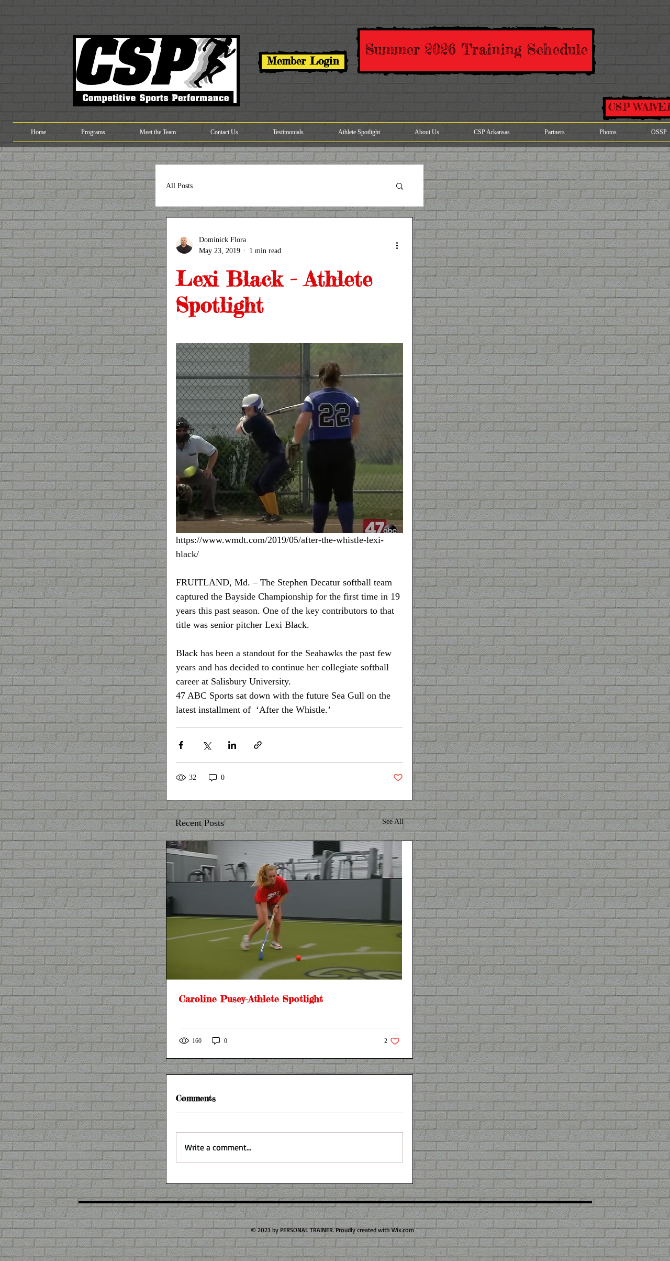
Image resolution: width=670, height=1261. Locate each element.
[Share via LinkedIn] (232, 745)
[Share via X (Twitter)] (206, 745)
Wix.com (403, 1230)
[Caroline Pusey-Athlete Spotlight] (289, 910)
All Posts (179, 186)
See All (393, 821)
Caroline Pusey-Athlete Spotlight (251, 998)
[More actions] (396, 245)
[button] (400, 185)
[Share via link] (258, 745)
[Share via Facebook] (181, 745)
